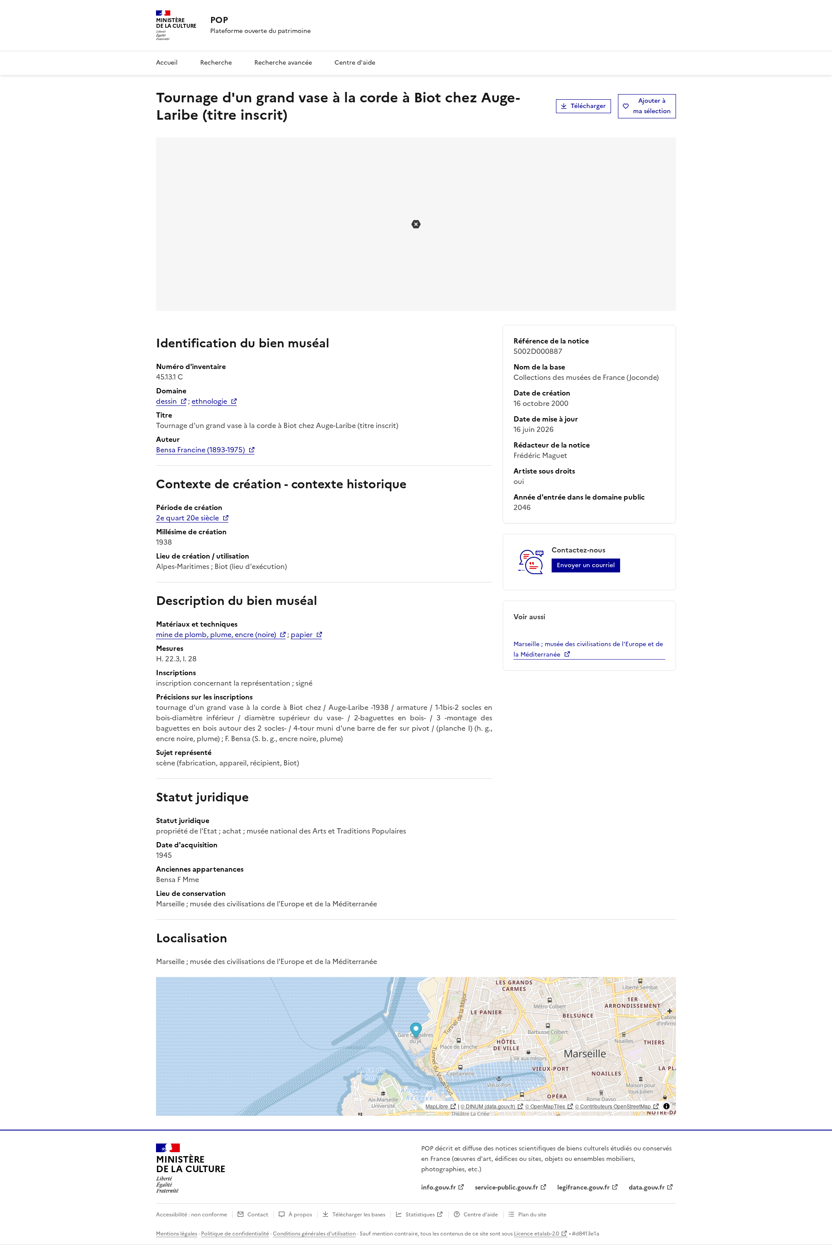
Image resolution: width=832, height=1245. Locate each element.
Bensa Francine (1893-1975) (200, 449)
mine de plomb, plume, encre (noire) (216, 634)
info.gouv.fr (438, 1187)
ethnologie (209, 401)
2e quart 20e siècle (187, 518)
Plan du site (532, 1215)
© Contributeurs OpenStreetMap (613, 1106)
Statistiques (420, 1215)
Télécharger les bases (358, 1215)
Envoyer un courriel (586, 565)
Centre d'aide (355, 62)
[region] (416, 1046)
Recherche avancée (283, 62)
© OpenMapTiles (545, 1106)
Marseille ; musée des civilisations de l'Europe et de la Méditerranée (588, 649)
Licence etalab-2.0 (536, 1234)
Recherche (216, 62)
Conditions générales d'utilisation (314, 1234)
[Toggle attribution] (666, 1106)
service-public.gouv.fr (506, 1187)
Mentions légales (176, 1234)
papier (301, 634)
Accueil (167, 62)
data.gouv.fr (647, 1187)
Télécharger (588, 106)
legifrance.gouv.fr (583, 1187)
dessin (166, 401)
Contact (257, 1215)
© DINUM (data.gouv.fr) (488, 1106)
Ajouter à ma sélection (652, 106)
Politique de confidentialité (235, 1234)
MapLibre (437, 1106)
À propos (300, 1215)
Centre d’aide (481, 1215)
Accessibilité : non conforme (191, 1215)
